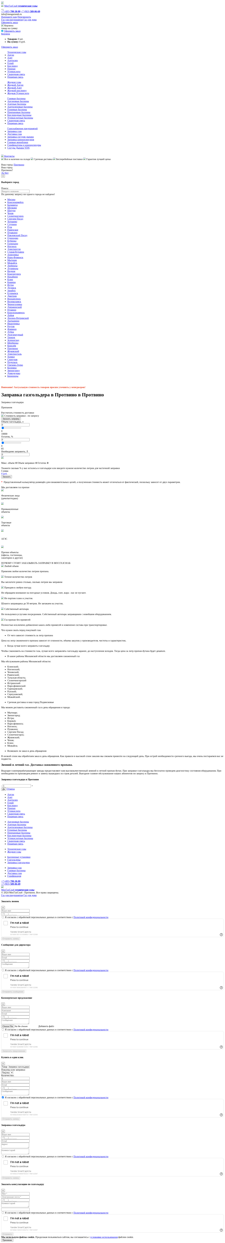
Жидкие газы (14, 82)
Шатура (11, 210)
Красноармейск (15, 202)
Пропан (11, 68)
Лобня (10, 315)
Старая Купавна (15, 252)
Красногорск (14, 274)
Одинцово (12, 238)
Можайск (12, 263)
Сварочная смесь (16, 74)
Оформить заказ (9, 22)
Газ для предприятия (12, 19)
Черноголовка (14, 304)
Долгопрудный (15, 334)
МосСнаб (21, 6)
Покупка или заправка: (13, 1069)
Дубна (10, 332)
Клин (10, 279)
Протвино (19, 164)
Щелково (12, 207)
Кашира (11, 282)
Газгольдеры (14, 859)
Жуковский (13, 351)
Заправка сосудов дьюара (20, 136)
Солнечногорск (15, 216)
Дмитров (12, 296)
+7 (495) (10, 11)
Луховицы (12, 268)
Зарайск (11, 290)
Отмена (11, 789)
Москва (11, 199)
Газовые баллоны (16, 98)
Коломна (12, 367)
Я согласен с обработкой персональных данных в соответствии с (56, 917)
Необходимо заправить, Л (14, 451)
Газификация (14, 876)
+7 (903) (30, 11)
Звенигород (13, 370)
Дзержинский (14, 307)
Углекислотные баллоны (20, 117)
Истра (10, 285)
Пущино (11, 310)
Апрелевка (13, 254)
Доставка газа (14, 134)
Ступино (12, 224)
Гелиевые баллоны (17, 109)
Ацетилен (12, 60)
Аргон (10, 55)
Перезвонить (24, 17)
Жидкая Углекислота (18, 93)
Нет (7, 173)
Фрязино (12, 329)
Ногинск (12, 246)
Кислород (12, 66)
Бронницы (12, 376)
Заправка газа (14, 131)
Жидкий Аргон (15, 85)
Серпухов (12, 359)
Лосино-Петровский (18, 318)
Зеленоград (13, 340)
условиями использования (104, 1237)
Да (2, 173)
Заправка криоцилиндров (20, 139)
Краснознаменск (16, 312)
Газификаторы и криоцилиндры (24, 145)
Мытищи (12, 260)
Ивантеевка (13, 323)
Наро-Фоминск (15, 257)
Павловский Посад (17, 235)
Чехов (10, 213)
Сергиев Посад (15, 218)
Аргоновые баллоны (18, 101)
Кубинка (11, 241)
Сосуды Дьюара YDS (18, 148)
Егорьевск (12, 293)
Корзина (5, 33)
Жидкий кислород (16, 90)
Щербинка (12, 343)
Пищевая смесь (15, 77)
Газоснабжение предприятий (22, 128)
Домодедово (13, 373)
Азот (9, 57)
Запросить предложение (13, 1051)
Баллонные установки (18, 857)
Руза (9, 227)
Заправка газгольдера (18, 862)
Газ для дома (30, 19)
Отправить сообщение (12, 992)
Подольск (12, 362)
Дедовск (11, 287)
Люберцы (12, 265)
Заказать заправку (11, 419)
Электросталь (14, 354)
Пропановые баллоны (18, 112)
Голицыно (12, 243)
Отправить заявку (10, 939)
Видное (11, 271)
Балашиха (12, 205)
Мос (17, 889)
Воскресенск (14, 298)
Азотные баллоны (16, 104)
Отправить (7, 1234)
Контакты (9, 156)
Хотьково (12, 221)
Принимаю (7, 1240)
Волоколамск (14, 301)
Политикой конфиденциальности (90, 917)
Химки (11, 356)
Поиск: (5, 188)
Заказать (6, 477)
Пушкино (12, 232)
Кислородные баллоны (19, 115)
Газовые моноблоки (17, 142)
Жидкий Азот (14, 87)
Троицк (11, 337)
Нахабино (12, 276)
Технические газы (16, 52)
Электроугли (14, 249)
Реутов (11, 326)
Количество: (7, 1075)
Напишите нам (9, 17)
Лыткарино (13, 321)
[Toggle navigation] (2, 9)
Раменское (12, 230)
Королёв (11, 345)
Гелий (10, 63)
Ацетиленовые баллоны (20, 106)
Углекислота (13, 71)
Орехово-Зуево (15, 365)
